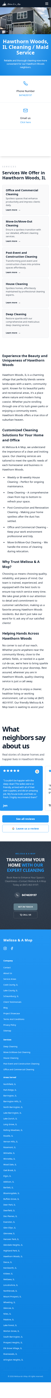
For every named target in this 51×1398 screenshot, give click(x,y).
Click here (25, 122)
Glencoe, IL (8, 1308)
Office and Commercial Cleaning (18, 1069)
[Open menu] (47, 4)
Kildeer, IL (8, 1273)
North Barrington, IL (13, 1107)
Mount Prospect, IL (12, 1296)
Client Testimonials (12, 1002)
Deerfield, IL (9, 1210)
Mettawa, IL (8, 1279)
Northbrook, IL (10, 1290)
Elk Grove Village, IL (12, 1348)
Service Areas (9, 979)
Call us (27, 914)
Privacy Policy (9, 1025)
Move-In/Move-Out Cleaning (16, 1052)
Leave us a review (27, 828)
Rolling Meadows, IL (13, 1130)
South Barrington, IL (13, 1336)
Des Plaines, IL (10, 1216)
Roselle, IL (8, 1135)
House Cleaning (10, 1058)
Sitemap (7, 1030)
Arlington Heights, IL (13, 1359)
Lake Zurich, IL (10, 1118)
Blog (5, 1007)
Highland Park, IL (11, 1250)
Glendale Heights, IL (13, 1245)
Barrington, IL (10, 1095)
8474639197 (25, 95)
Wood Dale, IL (9, 1164)
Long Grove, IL (10, 1124)
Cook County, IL (10, 984)
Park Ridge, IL (9, 1090)
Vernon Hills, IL (10, 1141)
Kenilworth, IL (10, 1268)
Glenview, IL (9, 1233)
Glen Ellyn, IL (9, 1227)
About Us (7, 973)
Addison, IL (8, 1181)
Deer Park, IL (9, 1204)
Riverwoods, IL (10, 1354)
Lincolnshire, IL (10, 1285)
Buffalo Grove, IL (11, 1199)
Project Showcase (11, 1013)
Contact (7, 967)
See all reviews (25, 819)
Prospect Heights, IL (12, 1342)
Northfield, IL (9, 1084)
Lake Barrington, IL (12, 1113)
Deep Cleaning (10, 1046)
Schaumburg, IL (11, 996)
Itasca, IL (7, 1262)
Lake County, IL (10, 990)
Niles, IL (7, 1313)
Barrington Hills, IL (12, 1101)
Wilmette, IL (9, 1153)
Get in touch (25, 906)
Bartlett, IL (8, 1187)
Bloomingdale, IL (11, 1193)
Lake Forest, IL (10, 1325)
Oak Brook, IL (9, 1170)
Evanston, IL (9, 1222)
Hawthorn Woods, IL (13, 1256)
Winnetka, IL (9, 1158)
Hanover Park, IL (11, 1239)
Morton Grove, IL (11, 1331)
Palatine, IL (8, 1319)
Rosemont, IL (9, 1147)
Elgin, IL (7, 1176)
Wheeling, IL (9, 1302)
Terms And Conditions (13, 1019)
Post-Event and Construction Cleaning (21, 1063)
